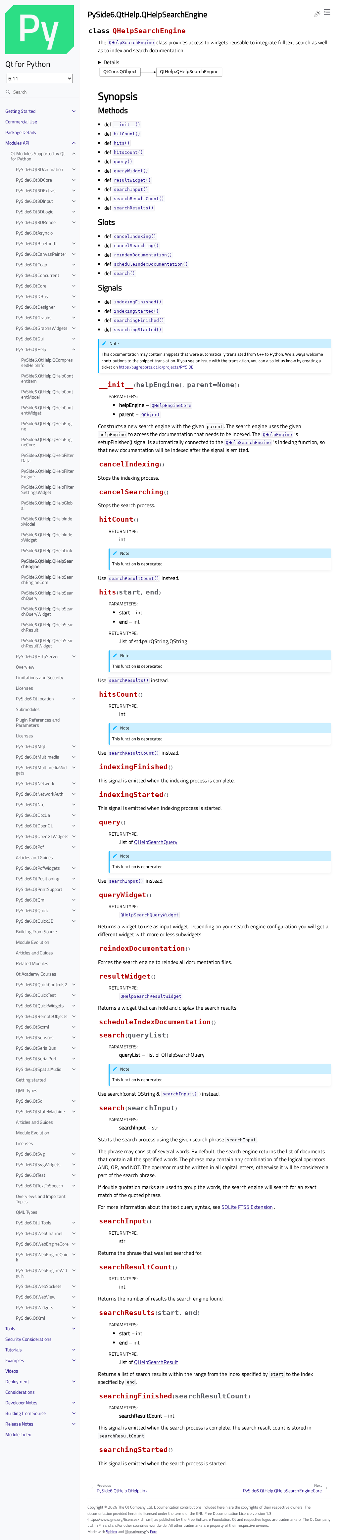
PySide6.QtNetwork (35, 783)
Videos (11, 1370)
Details (111, 62)
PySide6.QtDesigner (35, 306)
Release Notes (19, 1423)
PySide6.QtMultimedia (37, 756)
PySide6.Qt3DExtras (36, 190)
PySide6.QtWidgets (34, 1307)
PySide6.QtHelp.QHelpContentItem (47, 378)
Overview (25, 666)
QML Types (26, 1090)
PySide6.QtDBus (32, 296)
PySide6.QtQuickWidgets (40, 1005)
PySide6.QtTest (30, 1174)
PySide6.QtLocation (35, 698)
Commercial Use (21, 121)
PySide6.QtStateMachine (40, 1111)
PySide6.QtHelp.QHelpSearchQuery (47, 595)
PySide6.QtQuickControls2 (41, 984)
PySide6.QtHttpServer (37, 656)
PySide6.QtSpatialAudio (38, 1069)
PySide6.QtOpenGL (34, 825)
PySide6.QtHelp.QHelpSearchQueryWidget (47, 611)
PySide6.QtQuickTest (36, 994)
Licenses (24, 687)
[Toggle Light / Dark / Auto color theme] (317, 14)
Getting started (31, 1079)
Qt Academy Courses (36, 973)
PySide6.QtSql (29, 1100)
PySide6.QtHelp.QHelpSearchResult (47, 627)
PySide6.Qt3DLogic (34, 211)
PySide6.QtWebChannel (39, 1233)
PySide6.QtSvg (30, 1153)
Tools (10, 1328)
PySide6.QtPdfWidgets (38, 867)
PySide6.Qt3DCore (34, 179)
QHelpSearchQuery (155, 842)
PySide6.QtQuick (32, 910)
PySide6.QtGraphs (34, 317)
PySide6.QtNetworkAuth (40, 793)
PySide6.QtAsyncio (34, 232)
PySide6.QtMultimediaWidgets (41, 770)
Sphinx (111, 1531)
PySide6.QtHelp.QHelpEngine (47, 426)
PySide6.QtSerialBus (36, 1047)
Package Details (20, 132)
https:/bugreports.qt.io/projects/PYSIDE (156, 367)
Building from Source (25, 1413)
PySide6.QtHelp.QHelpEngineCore (47, 442)
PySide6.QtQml (30, 899)
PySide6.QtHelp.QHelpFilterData (47, 458)
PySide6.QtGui (30, 338)
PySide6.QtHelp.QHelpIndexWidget (46, 537)
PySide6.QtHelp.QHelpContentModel (47, 394)
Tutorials (13, 1349)
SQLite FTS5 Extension (247, 1207)
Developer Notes (21, 1402)
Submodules (28, 709)
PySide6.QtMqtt (31, 746)
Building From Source (36, 931)
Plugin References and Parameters (38, 722)
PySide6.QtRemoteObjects (42, 1016)
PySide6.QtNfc (30, 804)
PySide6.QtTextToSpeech (39, 1185)
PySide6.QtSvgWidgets (38, 1164)
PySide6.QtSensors (35, 1037)
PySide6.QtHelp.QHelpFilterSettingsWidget (47, 489)
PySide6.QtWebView (36, 1296)
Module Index (18, 1434)
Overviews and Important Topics (41, 1199)
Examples (14, 1360)
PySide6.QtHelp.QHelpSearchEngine (47, 563)
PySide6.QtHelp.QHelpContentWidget (47, 410)
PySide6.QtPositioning (37, 878)
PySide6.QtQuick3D (35, 920)
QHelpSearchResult (156, 1362)
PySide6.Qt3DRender (36, 222)
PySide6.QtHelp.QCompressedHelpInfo (47, 362)
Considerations (20, 1391)
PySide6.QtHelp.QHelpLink (46, 550)
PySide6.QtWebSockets (39, 1286)
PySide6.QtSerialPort (36, 1058)
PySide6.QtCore (31, 285)
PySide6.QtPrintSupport (39, 889)
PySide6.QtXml (30, 1317)
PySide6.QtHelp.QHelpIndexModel (46, 521)
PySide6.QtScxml (32, 1026)
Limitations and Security (39, 677)
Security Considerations (28, 1339)
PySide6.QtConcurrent (37, 275)
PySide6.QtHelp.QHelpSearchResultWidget (47, 643)
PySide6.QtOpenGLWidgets (42, 836)
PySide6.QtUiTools (33, 1222)
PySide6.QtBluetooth (36, 243)
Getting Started (20, 111)
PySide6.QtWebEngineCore (42, 1243)
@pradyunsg (135, 1531)
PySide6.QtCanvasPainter (41, 253)
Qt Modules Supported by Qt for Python (38, 156)
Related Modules (32, 963)
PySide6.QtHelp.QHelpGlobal (47, 505)
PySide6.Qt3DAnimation (39, 169)
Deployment (17, 1381)
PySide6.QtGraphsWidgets (42, 328)
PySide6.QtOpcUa (33, 815)
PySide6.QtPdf (30, 846)
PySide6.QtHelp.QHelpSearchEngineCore (47, 579)
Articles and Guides (34, 857)
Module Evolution (32, 942)
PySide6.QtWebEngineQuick (42, 1257)
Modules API (17, 142)
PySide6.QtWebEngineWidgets (41, 1273)
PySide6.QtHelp (31, 349)
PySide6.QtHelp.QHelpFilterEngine (47, 473)
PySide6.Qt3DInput (34, 201)
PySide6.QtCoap (31, 264)
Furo (153, 1531)
